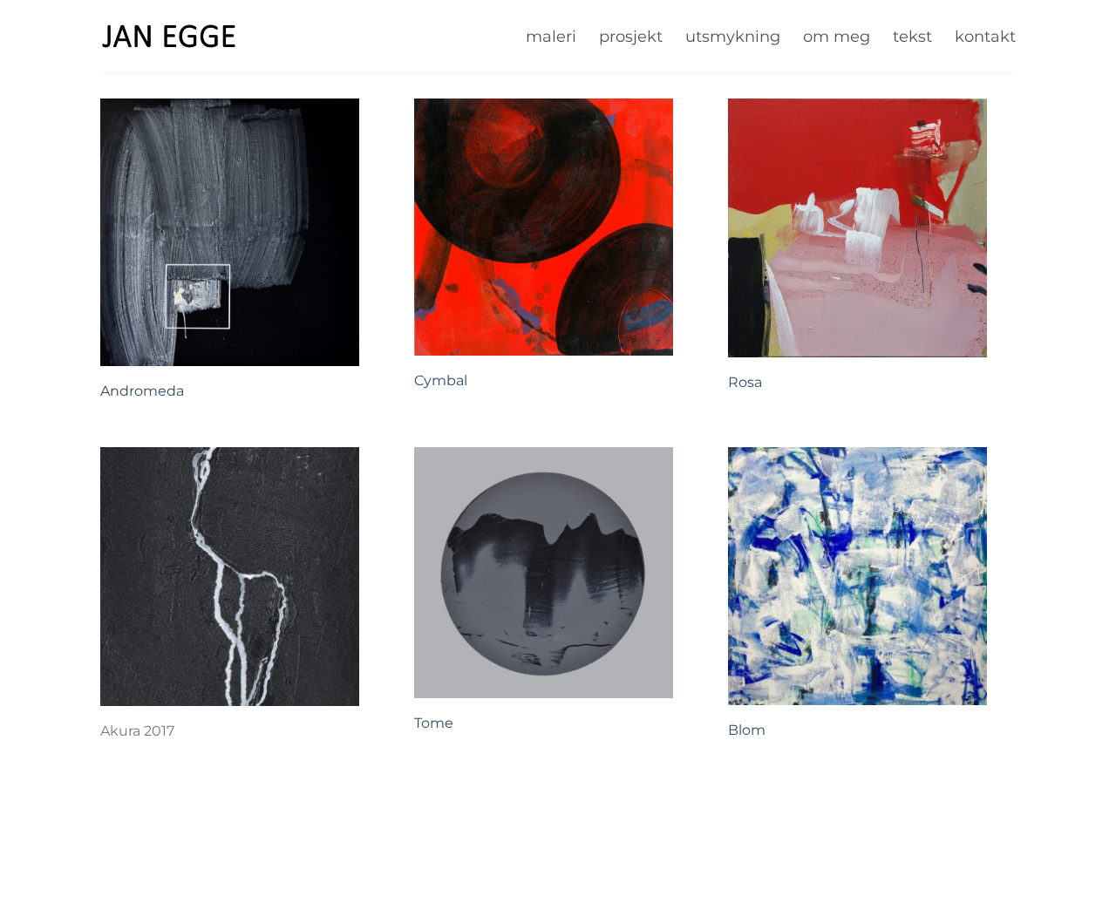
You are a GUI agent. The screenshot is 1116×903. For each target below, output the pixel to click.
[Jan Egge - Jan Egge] (169, 35)
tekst (912, 36)
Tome (433, 723)
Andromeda (142, 391)
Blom (747, 730)
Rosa (745, 382)
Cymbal (440, 380)
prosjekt (631, 36)
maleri (551, 36)
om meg (836, 36)
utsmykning (732, 36)
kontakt (985, 36)
